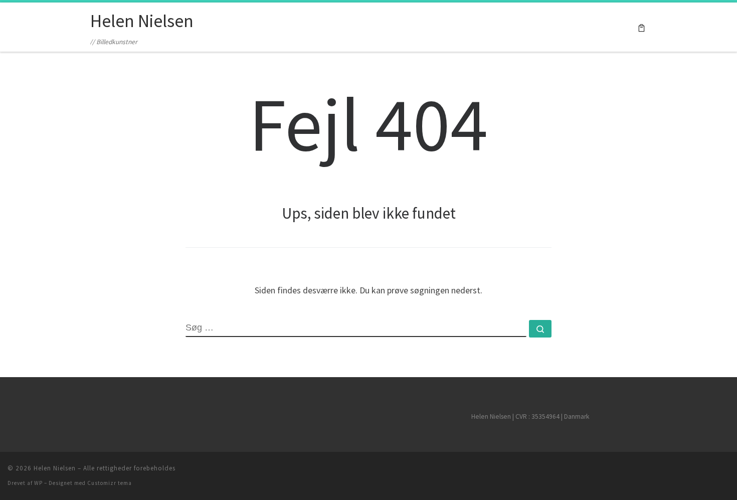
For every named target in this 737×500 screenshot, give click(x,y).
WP (38, 482)
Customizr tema (109, 482)
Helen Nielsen (55, 468)
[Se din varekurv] (641, 27)
